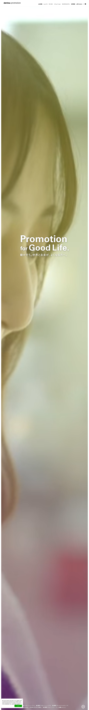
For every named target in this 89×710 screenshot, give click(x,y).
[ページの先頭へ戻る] (86, 705)
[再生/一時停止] (83, 706)
